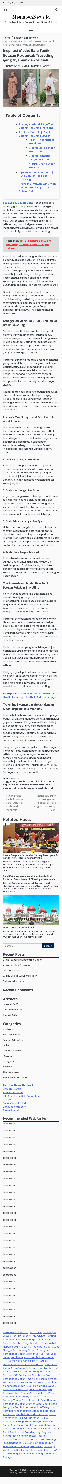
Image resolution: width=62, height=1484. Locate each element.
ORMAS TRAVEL (12, 1099)
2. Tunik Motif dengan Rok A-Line (42, 149)
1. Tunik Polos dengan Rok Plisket (42, 141)
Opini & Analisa (11, 1072)
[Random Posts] (5, 10)
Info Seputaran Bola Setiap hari (21, 1096)
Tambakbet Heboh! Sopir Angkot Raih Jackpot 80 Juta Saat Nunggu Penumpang (31, 1346)
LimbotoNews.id (12, 1089)
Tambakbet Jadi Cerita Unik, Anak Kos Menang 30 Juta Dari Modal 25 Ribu (29, 1416)
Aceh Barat (9, 1029)
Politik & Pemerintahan (15, 1077)
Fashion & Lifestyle (12, 778)
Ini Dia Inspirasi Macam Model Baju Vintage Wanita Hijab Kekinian (28, 244)
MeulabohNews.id (31, 17)
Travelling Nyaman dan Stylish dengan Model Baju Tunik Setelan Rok (37, 187)
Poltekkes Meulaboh (14, 981)
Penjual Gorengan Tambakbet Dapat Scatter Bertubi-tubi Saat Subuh (29, 1354)
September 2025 (12, 1009)
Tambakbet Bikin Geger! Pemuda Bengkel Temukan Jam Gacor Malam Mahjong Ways (29, 1391)
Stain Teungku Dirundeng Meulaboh (22, 959)
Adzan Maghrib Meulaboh (17, 965)
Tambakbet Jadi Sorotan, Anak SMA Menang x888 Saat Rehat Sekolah (29, 1441)
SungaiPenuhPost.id (14, 1103)
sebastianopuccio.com (18, 203)
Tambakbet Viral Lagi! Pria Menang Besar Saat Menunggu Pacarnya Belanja (30, 1453)
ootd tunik (24, 787)
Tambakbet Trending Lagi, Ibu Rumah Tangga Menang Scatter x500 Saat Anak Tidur (30, 1371)
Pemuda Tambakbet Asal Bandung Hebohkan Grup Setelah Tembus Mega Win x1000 (29, 1339)
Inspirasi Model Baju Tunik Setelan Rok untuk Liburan (34, 134)
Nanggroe (8, 1061)
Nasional (7, 1066)
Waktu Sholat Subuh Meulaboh (20, 975)
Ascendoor (22, 1472)
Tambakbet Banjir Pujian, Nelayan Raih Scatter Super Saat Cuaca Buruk (30, 1423)
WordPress (47, 1472)
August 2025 (10, 1015)
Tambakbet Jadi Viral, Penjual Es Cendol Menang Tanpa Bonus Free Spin (26, 1398)
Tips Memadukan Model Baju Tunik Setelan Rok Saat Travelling (36, 176)
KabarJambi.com (13, 1092)
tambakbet (9, 1123)
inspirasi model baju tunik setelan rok (28, 783)
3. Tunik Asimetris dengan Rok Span (39, 157)
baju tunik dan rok (24, 781)
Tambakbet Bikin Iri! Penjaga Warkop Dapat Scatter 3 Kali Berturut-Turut (31, 1428)
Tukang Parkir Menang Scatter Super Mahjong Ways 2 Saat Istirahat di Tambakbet (30, 1334)
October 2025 (10, 1004)
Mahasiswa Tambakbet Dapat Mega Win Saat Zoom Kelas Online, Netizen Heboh (30, 1366)
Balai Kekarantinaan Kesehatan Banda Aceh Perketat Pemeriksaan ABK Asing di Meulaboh (29, 878)
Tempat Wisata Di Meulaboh (19, 927)
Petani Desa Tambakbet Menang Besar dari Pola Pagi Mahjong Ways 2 (30, 1384)
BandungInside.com (14, 1106)
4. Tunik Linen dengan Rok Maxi (42, 165)
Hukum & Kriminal (12, 1050)
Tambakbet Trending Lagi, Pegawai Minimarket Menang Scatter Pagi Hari (27, 1434)
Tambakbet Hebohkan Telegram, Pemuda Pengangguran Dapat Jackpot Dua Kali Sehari (29, 1411)
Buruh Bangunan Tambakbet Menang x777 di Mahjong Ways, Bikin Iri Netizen (29, 1359)
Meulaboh (8, 1055)
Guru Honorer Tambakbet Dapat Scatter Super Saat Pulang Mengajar (30, 1403)
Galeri (6, 1045)
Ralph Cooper (42, 66)
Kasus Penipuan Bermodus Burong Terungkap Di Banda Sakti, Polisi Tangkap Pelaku (30, 857)
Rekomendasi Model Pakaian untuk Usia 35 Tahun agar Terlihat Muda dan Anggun (30, 695)
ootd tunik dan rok (42, 787)
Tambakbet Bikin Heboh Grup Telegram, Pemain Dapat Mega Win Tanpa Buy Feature (29, 1446)
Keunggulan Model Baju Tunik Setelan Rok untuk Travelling (37, 126)
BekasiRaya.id (11, 1110)
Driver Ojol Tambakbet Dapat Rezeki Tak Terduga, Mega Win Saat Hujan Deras (30, 1379)
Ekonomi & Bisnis (12, 1034)
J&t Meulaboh (11, 970)
